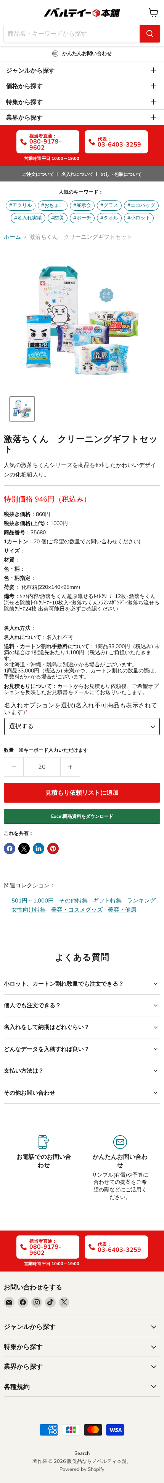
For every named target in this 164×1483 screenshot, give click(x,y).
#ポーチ (82, 218)
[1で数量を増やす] (70, 767)
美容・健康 (122, 909)
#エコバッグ (141, 205)
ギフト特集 (107, 900)
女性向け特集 (28, 909)
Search (82, 1453)
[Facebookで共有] (9, 848)
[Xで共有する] (24, 848)
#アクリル (20, 205)
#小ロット (138, 218)
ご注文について (38, 174)
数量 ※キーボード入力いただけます (46, 750)
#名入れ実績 (28, 218)
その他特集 (73, 900)
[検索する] (150, 34)
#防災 (57, 218)
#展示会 (82, 205)
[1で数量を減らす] (13, 767)
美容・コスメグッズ (77, 909)
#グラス (109, 205)
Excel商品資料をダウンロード (82, 816)
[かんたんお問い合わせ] (120, 1168)
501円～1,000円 (32, 900)
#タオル (109, 218)
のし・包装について (121, 174)
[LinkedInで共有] (38, 848)
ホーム (12, 237)
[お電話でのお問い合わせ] (44, 1168)
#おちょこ (52, 205)
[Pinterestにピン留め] (53, 848)
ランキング (141, 900)
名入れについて (77, 174)
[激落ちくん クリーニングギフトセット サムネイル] (22, 409)
